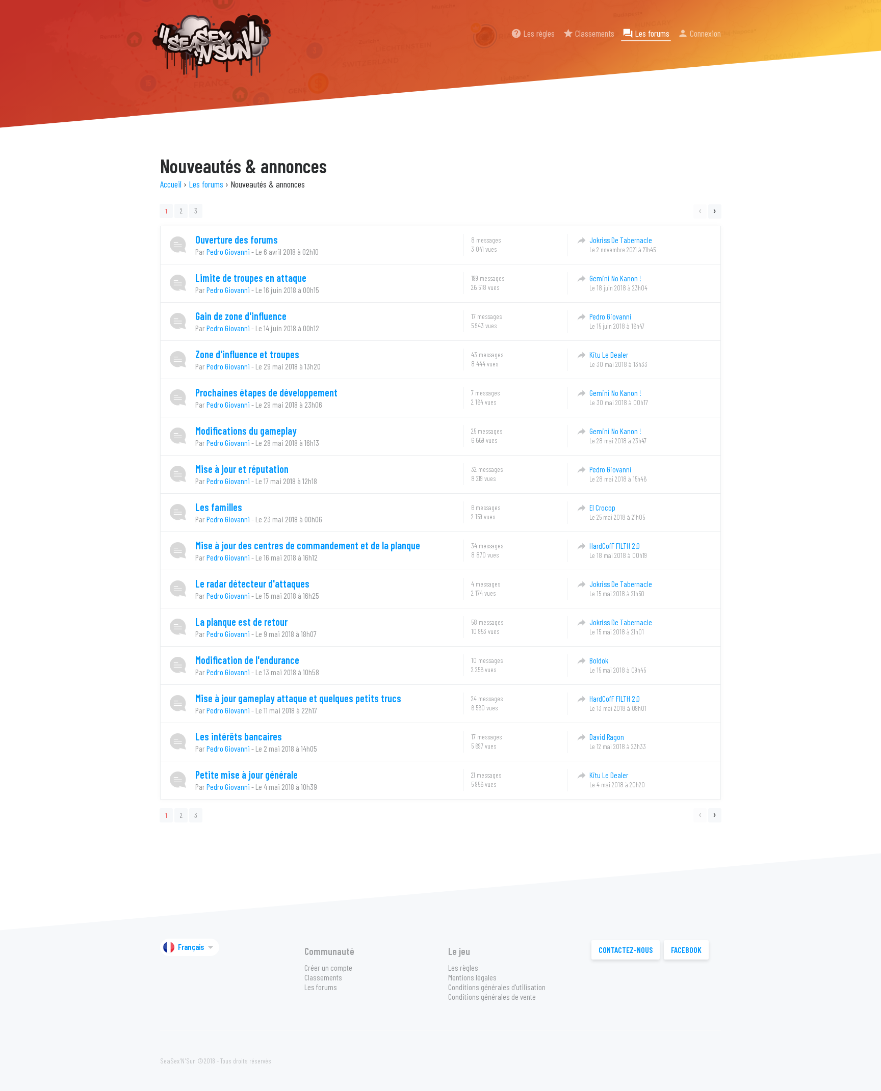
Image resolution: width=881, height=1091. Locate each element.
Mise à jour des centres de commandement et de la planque (307, 545)
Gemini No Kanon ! (615, 278)
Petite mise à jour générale (246, 774)
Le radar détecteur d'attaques (252, 583)
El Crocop (602, 507)
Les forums (646, 33)
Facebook (686, 949)
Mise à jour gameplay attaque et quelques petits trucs (298, 698)
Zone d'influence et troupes (247, 354)
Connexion (699, 33)
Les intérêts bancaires (238, 736)
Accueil (171, 184)
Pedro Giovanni (228, 251)
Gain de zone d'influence (241, 316)
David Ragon (606, 736)
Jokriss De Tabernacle (620, 240)
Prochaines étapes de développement (266, 392)
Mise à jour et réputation (242, 469)
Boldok (598, 660)
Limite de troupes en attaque (250, 278)
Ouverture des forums (236, 239)
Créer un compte (328, 967)
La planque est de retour (241, 622)
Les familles (218, 507)
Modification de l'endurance (247, 660)
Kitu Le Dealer (608, 354)
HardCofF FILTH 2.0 (614, 545)
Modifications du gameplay (246, 430)
